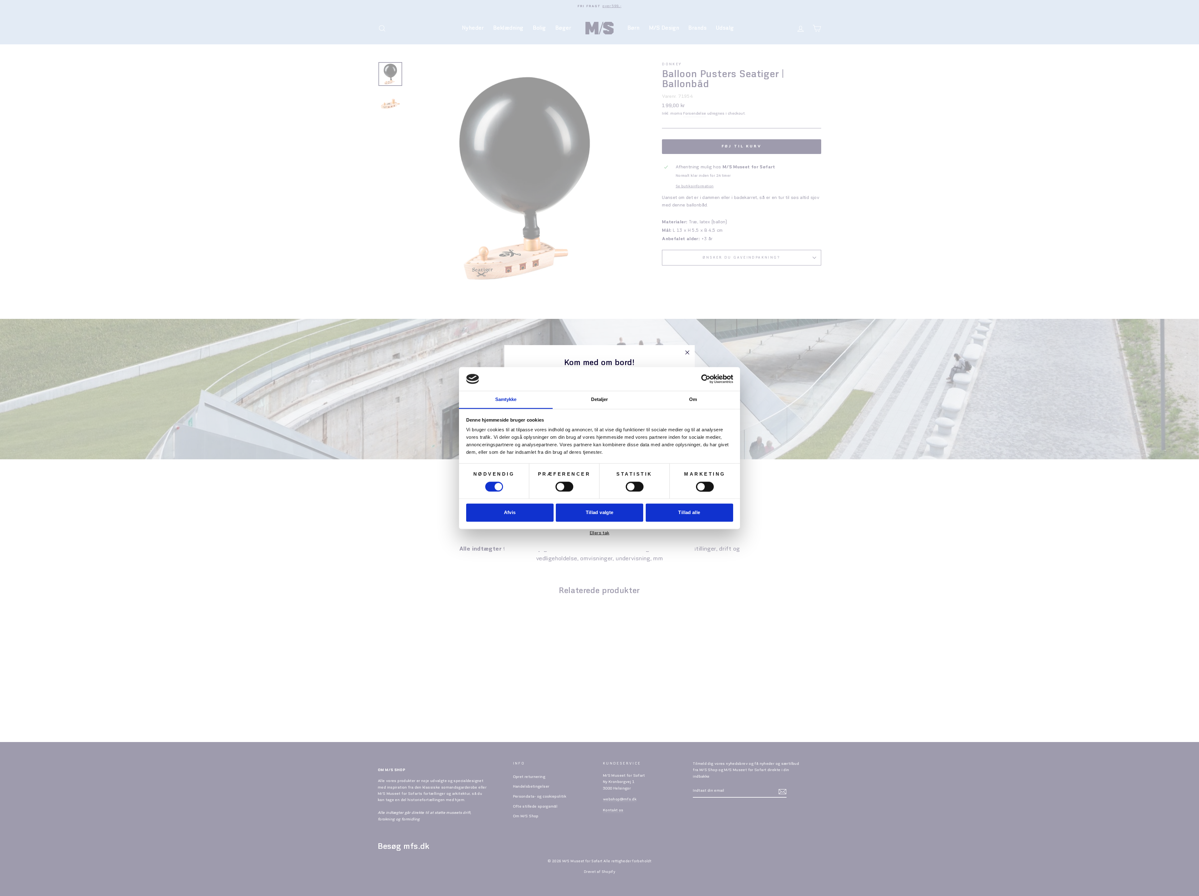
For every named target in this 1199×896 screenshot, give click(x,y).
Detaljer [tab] (599, 399)
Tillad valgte (600, 512)
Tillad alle (689, 512)
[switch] (564, 487)
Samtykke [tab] (506, 399)
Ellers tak (599, 533)
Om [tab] (693, 399)
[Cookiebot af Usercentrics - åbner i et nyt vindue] (705, 379)
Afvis (510, 512)
